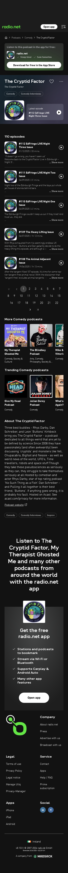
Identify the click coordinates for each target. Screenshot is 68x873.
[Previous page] (17, 289)
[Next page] (30, 310)
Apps (43, 771)
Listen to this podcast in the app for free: (31, 47)
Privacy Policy (14, 771)
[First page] (9, 289)
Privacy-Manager (16, 791)
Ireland (36, 841)
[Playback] (59, 112)
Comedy (10, 94)
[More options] (61, 81)
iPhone (10, 810)
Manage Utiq (13, 784)
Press (43, 731)
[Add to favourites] (52, 81)
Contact (44, 764)
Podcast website (14, 505)
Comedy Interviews (31, 94)
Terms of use (13, 764)
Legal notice (13, 777)
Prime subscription (47, 786)
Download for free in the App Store (34, 65)
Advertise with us (50, 738)
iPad (8, 817)
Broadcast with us (50, 745)
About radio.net (49, 724)
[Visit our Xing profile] (50, 810)
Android (10, 824)
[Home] (6, 37)
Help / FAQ (46, 777)
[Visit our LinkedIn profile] (42, 810)
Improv (51, 515)
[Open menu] (63, 26)
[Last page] (38, 310)
